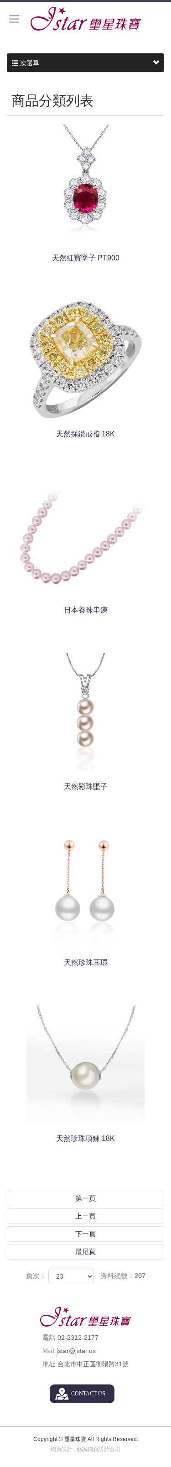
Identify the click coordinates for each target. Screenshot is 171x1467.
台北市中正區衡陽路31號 (93, 1364)
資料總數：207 (122, 1276)
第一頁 (85, 1198)
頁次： (36, 1276)
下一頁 (85, 1234)
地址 (48, 1364)
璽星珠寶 (86, 19)
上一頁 (85, 1216)
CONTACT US (88, 1393)
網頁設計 (62, 1449)
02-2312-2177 (77, 1337)
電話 (48, 1337)
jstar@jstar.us (76, 1350)
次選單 (28, 63)
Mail (48, 1351)
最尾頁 (85, 1251)
